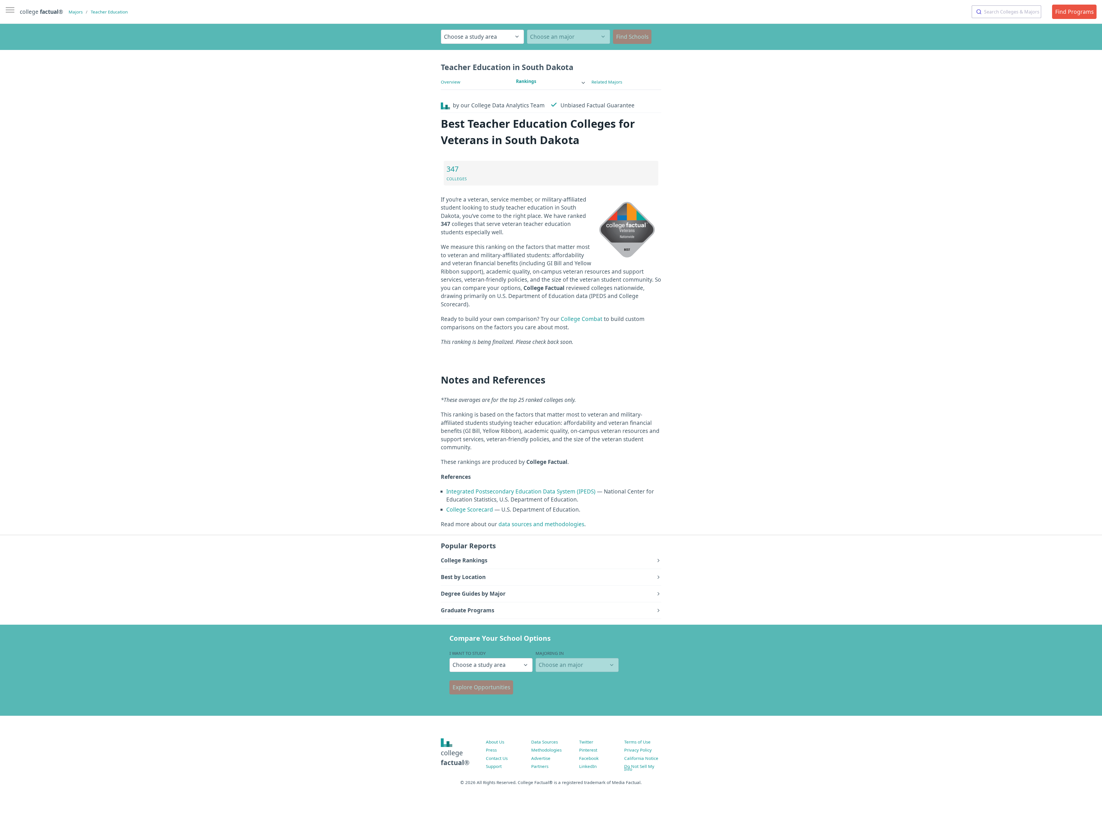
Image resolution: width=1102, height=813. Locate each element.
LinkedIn (588, 766)
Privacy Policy (638, 750)
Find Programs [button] (1074, 12)
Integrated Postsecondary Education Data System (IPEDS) (520, 491)
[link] (551, 81)
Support (494, 766)
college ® (41, 12)
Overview (450, 82)
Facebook (589, 758)
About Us (495, 742)
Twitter (586, 742)
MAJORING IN (550, 653)
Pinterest (588, 750)
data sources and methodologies (541, 524)
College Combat (581, 319)
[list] (551, 81)
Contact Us (497, 758)
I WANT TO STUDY (467, 653)
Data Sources (544, 742)
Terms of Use (637, 742)
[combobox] (1006, 11)
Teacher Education (109, 12)
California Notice (641, 758)
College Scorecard (469, 509)
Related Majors (606, 82)
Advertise (540, 758)
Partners (539, 766)
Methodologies (546, 750)
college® (455, 757)
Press (491, 750)
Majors (76, 12)
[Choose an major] (568, 37)
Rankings (526, 81)
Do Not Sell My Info (639, 767)
